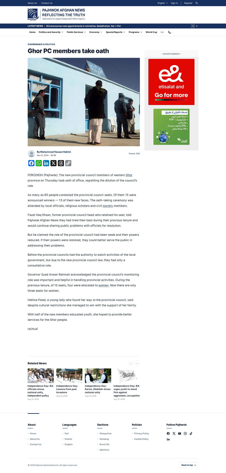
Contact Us (46, 3)
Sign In (174, 3)
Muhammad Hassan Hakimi (55, 151)
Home (32, 32)
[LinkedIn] (168, 439)
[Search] (196, 3)
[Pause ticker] (193, 26)
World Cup (151, 32)
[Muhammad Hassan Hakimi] (31, 153)
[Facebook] (168, 433)
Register (188, 3)
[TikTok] (191, 433)
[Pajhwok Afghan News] (56, 15)
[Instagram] (185, 433)
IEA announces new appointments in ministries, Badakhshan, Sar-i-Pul (83, 26)
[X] (174, 433)
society (108, 206)
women (104, 285)
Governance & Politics (41, 44)
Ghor (129, 175)
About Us (32, 3)
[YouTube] (179, 433)
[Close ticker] (196, 26)
